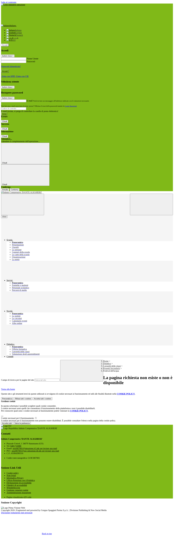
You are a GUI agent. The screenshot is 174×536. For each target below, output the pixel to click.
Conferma (14, 190)
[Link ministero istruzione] (13, 5)
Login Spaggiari (71, 106)
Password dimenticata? (11, 66)
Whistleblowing (13, 488)
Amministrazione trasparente (19, 492)
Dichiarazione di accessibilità (19, 483)
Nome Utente (32, 58)
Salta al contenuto (8, 2)
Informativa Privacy (15, 478)
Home (105, 361)
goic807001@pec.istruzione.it (35, 451)
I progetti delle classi (112, 366)
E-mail (29, 101)
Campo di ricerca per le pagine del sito (17, 380)
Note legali (11, 475)
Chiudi (4, 121)
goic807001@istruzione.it (35, 448)
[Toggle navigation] (22, 204)
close (4, 217)
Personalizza (7, 399)
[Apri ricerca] (151, 204)
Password (31, 61)
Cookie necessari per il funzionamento (17, 418)
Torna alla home (8, 389)
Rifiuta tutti (23, 399)
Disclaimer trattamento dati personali (16, 513)
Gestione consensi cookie (17, 490)
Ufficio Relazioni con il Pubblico (21, 480)
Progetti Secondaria (111, 368)
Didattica (107, 363)
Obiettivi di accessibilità (17, 485)
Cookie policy (13, 473)
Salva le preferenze (22, 423)
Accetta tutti (42, 399)
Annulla (5, 190)
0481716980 (15, 446)
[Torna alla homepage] (87, 192)
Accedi (5, 45)
